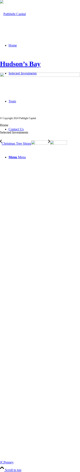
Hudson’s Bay (20, 64)
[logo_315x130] (13, 14)
